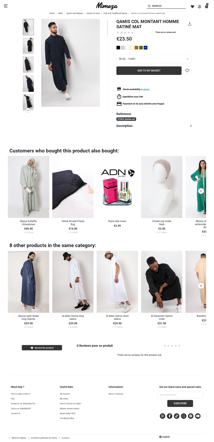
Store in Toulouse (116, 394)
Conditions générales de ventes (44, 438)
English (166, 437)
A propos (65, 438)
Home (52, 13)
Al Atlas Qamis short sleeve (117, 317)
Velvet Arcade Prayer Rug (73, 223)
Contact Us (15, 413)
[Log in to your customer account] (199, 7)
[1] (117, 32)
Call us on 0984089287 (21, 409)
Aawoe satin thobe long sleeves (28, 317)
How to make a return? (20, 394)
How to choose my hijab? (70, 404)
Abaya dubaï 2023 (68, 413)
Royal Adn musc (117, 221)
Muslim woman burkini (69, 409)
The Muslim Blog (67, 418)
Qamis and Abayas (74, 13)
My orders (64, 399)
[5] (132, 32)
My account (65, 394)
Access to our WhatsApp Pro (23, 404)
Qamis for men (93, 13)
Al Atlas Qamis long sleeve (73, 317)
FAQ (12, 399)
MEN (60, 13)
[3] (125, 32)
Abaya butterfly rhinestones (28, 223)
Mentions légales (19, 438)
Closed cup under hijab (161, 223)
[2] (121, 32)
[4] (128, 32)
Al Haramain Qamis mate (161, 317)
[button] (207, 7)
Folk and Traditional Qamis (115, 13)
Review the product (42, 348)
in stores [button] (145, 89)
